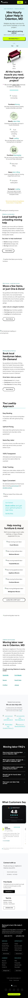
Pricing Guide (17, 962)
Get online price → (14, 38)
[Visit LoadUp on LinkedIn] (22, 989)
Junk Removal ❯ (8, 720)
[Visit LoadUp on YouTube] (18, 989)
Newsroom (4, 962)
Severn (5, 680)
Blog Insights (17, 967)
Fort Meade (18, 675)
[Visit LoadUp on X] (14, 989)
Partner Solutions (18, 948)
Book (20, 2)
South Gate (18, 680)
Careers (16, 943)
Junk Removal (5, 943)
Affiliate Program (18, 950)
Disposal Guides (18, 965)
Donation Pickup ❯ (8, 728)
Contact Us (4, 967)
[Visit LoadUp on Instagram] (10, 989)
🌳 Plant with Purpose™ (14, 994)
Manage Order (6, 970)
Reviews (3, 965)
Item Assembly (5, 948)
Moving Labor (5, 950)
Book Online (18, 970)
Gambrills (5, 675)
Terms (20, 710)
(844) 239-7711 (8, 936)
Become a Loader (18, 945)
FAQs (16, 960)
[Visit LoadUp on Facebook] (6, 989)
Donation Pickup (5, 945)
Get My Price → (9, 891)
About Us (4, 960)
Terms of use (16, 980)
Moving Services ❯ (20, 726)
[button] (14, 753)
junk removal (15, 486)
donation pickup (7, 488)
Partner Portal (19, 953)
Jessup (17, 685)
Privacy (10, 980)
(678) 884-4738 (9, 907)
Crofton (5, 685)
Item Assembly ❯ (20, 720)
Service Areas (6, 953)
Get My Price (9, 513)
